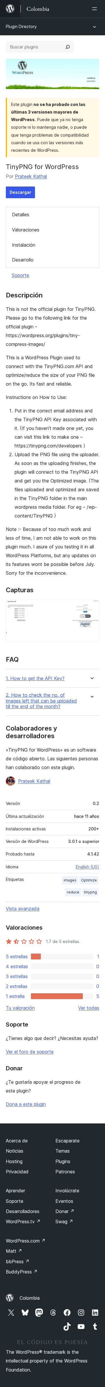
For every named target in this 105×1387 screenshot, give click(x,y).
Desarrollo (23, 260)
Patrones (65, 1172)
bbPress (17, 1261)
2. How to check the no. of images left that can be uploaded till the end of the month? (41, 700)
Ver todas (88, 1008)
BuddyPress (22, 1272)
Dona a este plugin (26, 1104)
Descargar (20, 192)
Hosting (14, 1161)
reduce (73, 892)
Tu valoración (20, 1008)
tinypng (90, 892)
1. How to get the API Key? (35, 678)
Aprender (15, 1190)
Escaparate (67, 1141)
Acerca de (17, 1141)
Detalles (20, 214)
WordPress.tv (23, 1221)
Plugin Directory (21, 26)
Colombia (30, 1298)
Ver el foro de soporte (30, 1052)
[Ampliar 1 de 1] (91, 608)
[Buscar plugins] (68, 47)
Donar (64, 1211)
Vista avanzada (22, 909)
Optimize (89, 880)
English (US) (87, 866)
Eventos (64, 1201)
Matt (14, 1251)
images (70, 880)
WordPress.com (26, 1241)
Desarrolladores (22, 1211)
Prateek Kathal (31, 176)
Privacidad (17, 1172)
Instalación (23, 245)
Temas (62, 1151)
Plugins (62, 1161)
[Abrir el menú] (95, 9)
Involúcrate (67, 1190)
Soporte (20, 275)
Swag (64, 1221)
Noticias (14, 1151)
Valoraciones (25, 230)
